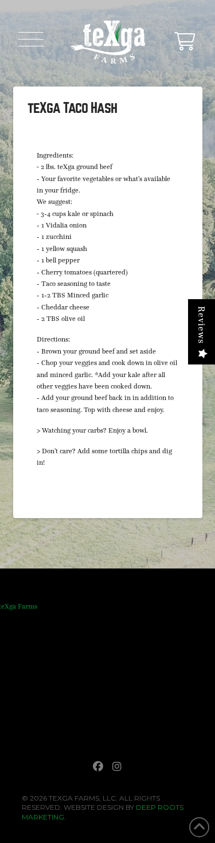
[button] (31, 39)
